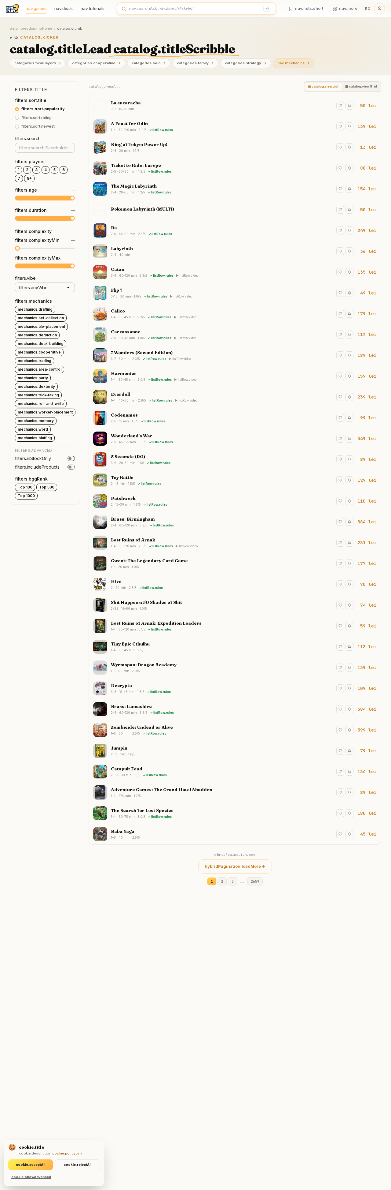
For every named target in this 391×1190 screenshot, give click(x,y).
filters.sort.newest (38, 126)
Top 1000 (26, 495)
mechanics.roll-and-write (41, 403)
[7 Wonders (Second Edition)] (235, 355)
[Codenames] (235, 417)
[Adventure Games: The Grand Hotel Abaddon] (235, 792)
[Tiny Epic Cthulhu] (235, 646)
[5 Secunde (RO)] (235, 459)
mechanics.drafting (35, 309)
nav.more (348, 8)
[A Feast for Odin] (235, 126)
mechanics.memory (36, 420)
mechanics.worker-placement (45, 412)
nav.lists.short (309, 8)
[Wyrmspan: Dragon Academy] (235, 667)
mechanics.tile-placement (41, 326)
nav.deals (63, 8)
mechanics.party (33, 378)
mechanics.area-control (39, 369)
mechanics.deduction (37, 335)
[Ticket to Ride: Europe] (235, 168)
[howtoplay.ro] (12, 8)
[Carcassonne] (235, 334)
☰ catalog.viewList (323, 86)
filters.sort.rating (36, 117)
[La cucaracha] (235, 105)
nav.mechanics (293, 63)
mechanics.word (33, 429)
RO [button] (367, 8)
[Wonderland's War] (235, 438)
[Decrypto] (235, 688)
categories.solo (149, 63)
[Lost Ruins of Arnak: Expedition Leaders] (235, 626)
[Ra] (235, 230)
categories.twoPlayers (37, 63)
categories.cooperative (96, 63)
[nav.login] (379, 8)
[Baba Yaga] (235, 834)
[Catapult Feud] (235, 771)
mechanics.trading (34, 360)
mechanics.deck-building (41, 343)
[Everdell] (235, 397)
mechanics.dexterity (36, 386)
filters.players (30, 161)
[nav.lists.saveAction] (340, 106)
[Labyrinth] (235, 251)
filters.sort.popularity (43, 109)
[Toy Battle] (235, 480)
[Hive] (235, 584)
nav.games (36, 8)
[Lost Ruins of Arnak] (235, 542)
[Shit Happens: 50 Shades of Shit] (235, 605)
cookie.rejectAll (77, 1164)
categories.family (195, 63)
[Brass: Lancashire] (235, 709)
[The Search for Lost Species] (235, 813)
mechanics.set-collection (41, 318)
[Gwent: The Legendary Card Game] (235, 563)
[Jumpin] (235, 750)
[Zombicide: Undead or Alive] (235, 730)
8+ (29, 178)
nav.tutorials (92, 8)
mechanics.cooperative (39, 352)
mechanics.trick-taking (38, 395)
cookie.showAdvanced (31, 1177)
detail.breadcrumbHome (31, 28)
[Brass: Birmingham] (235, 521)
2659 (255, 881)
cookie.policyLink (67, 1153)
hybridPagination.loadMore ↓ (235, 866)
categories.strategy (245, 63)
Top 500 (46, 487)
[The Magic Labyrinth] (235, 188)
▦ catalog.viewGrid (361, 86)
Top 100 (25, 487)
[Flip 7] (235, 293)
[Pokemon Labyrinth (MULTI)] (235, 209)
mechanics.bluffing (35, 438)
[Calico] (235, 313)
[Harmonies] (235, 376)
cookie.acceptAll (30, 1164)
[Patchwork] (235, 501)
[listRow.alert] (349, 106)
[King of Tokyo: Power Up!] (235, 147)
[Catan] (235, 272)
